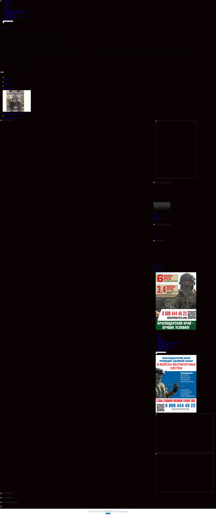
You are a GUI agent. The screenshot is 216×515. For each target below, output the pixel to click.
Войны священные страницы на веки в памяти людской (168, 348)
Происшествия (161, 340)
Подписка (155, 212)
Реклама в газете (156, 216)
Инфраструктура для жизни (8, 79)
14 (160, 265)
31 (155, 269)
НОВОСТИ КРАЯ (159, 351)
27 (159, 268)
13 (159, 265)
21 (160, 267)
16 (154, 267)
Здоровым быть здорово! (162, 346)
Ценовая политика (157, 218)
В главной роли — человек (163, 347)
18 (156, 267)
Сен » (158, 270)
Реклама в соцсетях (157, 217)
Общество (160, 335)
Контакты (155, 214)
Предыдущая (2, 27)
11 (156, 265)
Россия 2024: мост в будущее (163, 349)
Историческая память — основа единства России (167, 344)
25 (156, 268)
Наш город (160, 334)
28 (160, 268)
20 (159, 267)
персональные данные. (124, 511)
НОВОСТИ (158, 333)
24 (155, 268)
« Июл (154, 270)
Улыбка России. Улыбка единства (9, 118)
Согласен (108, 513)
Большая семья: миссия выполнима (164, 342)
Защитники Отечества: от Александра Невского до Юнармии (170, 343)
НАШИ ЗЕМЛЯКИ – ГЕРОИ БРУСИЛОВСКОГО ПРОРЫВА (15, 113)
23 (154, 268)
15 (162, 265)
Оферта (154, 236)
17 (155, 267)
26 (158, 268)
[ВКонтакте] (1, 72)
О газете (155, 213)
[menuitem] (109, 5)
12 (158, 265)
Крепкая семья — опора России (164, 345)
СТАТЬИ (157, 350)
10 (155, 265)
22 (162, 267)
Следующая (8, 27)
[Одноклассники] (2, 72)
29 (162, 268)
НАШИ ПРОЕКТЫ (159, 341)
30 (154, 269)
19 (158, 267)
